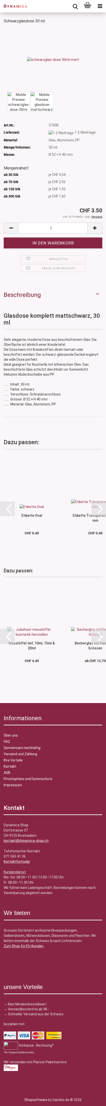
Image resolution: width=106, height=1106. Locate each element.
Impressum (13, 785)
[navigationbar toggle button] (100, 6)
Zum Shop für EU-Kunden (23, 946)
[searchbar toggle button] (75, 6)
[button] (11, 228)
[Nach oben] (13, 1098)
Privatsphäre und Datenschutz (28, 779)
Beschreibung (22, 294)
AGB (7, 773)
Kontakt (10, 766)
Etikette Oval (31, 515)
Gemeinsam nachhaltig (22, 748)
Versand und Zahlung (20, 754)
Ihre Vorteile (13, 760)
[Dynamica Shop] (13, 6)
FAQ (7, 742)
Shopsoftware (35, 1100)
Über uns (11, 735)
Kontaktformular (17, 862)
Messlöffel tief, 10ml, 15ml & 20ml (32, 645)
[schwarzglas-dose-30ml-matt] (53, 59)
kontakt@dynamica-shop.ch (26, 841)
